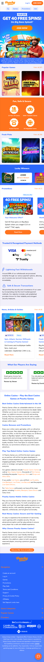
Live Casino (15, 480)
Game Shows (33, 490)
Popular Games (7, 613)
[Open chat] (38, 656)
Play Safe (6, 586)
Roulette (17, 490)
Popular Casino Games (31, 470)
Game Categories (8, 608)
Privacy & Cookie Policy (11, 596)
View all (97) (38, 67)
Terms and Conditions (10, 589)
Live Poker (16, 482)
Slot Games (36, 472)
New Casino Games (14, 472)
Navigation (5, 567)
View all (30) (38, 134)
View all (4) (38, 310)
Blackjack (24, 490)
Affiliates (6, 599)
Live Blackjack (7, 482)
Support (6, 593)
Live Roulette (33, 480)
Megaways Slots (23, 474)
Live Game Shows (8, 485)
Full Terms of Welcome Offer (34, 63)
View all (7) (38, 189)
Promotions (7, 583)
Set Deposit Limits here (11, 602)
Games (5, 580)
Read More (18, 232)
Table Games (9, 488)
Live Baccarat (25, 482)
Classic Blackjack (23, 177)
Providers (5, 617)
